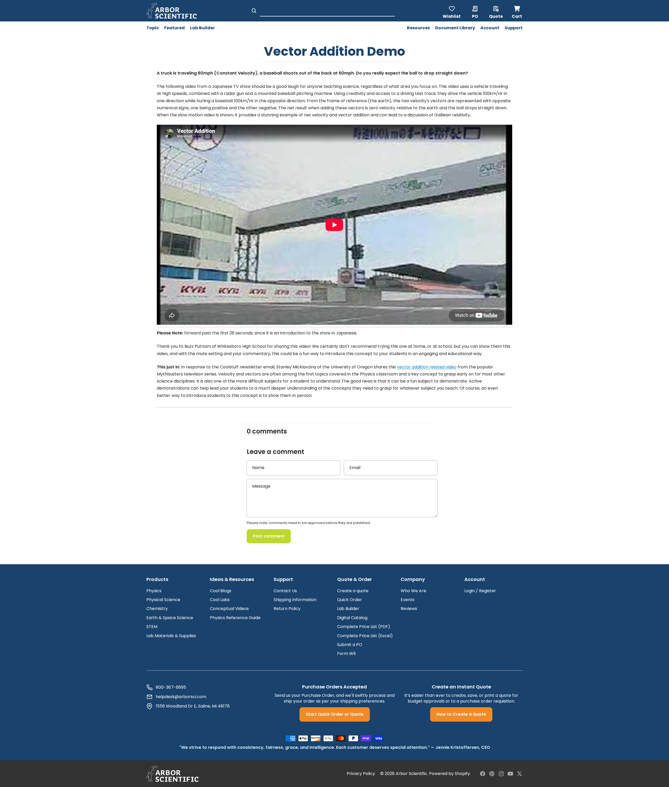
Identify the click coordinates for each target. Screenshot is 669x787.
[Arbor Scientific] (172, 774)
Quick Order (349, 600)
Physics (154, 591)
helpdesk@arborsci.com (181, 697)
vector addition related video (427, 367)
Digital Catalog (352, 618)
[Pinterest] (492, 774)
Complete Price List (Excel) (365, 636)
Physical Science (163, 600)
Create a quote (352, 591)
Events (407, 600)
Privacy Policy (361, 774)
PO (475, 16)
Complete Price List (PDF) (363, 627)
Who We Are (413, 591)
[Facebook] (483, 774)
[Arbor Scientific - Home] (171, 11)
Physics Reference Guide (235, 618)
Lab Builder (348, 609)
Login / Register (480, 591)
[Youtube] (510, 774)
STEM (151, 627)
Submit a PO (349, 645)
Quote (496, 16)
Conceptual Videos (229, 609)
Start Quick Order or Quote (335, 714)
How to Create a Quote (461, 714)
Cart (517, 11)
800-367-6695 (171, 687)
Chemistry (157, 609)
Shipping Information (295, 600)
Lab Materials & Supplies (171, 636)
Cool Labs (220, 600)
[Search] (254, 11)
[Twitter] (519, 774)
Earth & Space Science (169, 618)
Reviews (409, 609)
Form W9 (346, 654)
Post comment (269, 536)
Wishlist (452, 16)
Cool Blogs (220, 591)
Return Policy (287, 609)
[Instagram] (501, 774)
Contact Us (285, 591)
